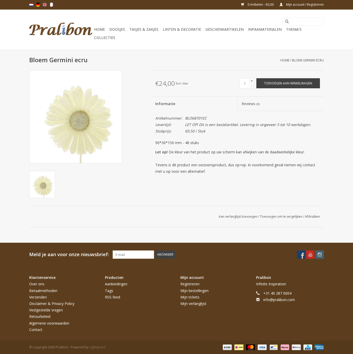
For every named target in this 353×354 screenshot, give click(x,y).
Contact (35, 329)
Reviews (250, 103)
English (45, 5)
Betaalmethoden (43, 290)
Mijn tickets (189, 297)
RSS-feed (112, 297)
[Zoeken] (285, 21)
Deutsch (38, 5)
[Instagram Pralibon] (320, 254)
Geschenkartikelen (224, 29)
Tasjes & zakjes (143, 29)
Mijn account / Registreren (304, 4)
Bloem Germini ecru (308, 60)
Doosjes (117, 29)
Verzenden (38, 297)
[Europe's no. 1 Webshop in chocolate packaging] (61, 29)
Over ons (36, 283)
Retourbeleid (39, 316)
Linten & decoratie (182, 29)
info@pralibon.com (279, 299)
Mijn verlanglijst (193, 303)
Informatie (165, 103)
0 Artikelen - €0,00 (260, 4)
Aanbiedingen (116, 283)
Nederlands (31, 5)
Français (51, 5)
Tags (109, 290)
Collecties (104, 37)
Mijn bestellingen (194, 290)
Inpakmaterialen (265, 29)
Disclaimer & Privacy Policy (51, 303)
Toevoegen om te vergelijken (281, 216)
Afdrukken (312, 216)
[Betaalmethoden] (227, 347)
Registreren (189, 283)
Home (99, 29)
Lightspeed (97, 347)
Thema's (294, 29)
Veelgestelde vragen (46, 310)
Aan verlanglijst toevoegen (238, 216)
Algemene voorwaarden (49, 323)
